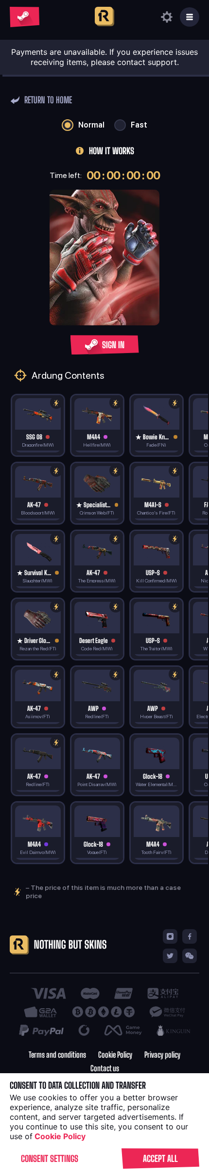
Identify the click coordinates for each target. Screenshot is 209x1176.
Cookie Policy (115, 1054)
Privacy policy (162, 1054)
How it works (111, 150)
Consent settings (49, 1159)
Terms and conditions (57, 1054)
